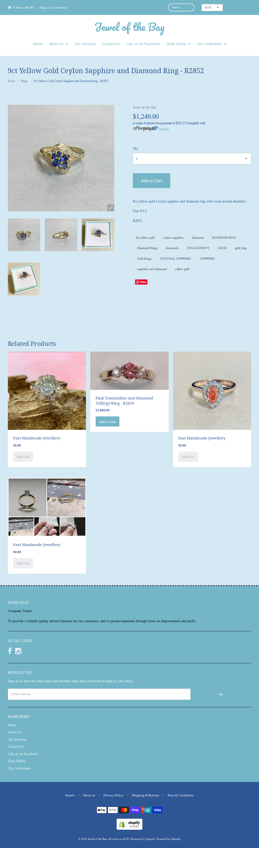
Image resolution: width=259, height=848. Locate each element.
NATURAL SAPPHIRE (175, 258)
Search (69, 795)
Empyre (150, 838)
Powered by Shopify (168, 838)
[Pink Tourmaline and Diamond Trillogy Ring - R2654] (129, 370)
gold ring (241, 248)
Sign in (44, 7)
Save (143, 282)
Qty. (136, 148)
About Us (56, 44)
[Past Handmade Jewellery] (47, 390)
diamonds (172, 248)
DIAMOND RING (224, 237)
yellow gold (182, 269)
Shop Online (176, 44)
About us (89, 795)
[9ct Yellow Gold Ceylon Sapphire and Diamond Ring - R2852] (24, 234)
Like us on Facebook (143, 44)
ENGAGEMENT (198, 248)
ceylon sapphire (173, 237)
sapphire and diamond (152, 269)
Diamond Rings (147, 248)
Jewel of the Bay (129, 26)
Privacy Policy (113, 795)
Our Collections (209, 44)
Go (221, 694)
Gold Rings (144, 258)
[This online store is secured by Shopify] (129, 824)
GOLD (222, 248)
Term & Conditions (180, 795)
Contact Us (111, 44)
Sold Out (23, 456)
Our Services (85, 44)
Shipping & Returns (145, 795)
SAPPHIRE (207, 258)
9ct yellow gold (145, 237)
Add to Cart (151, 180)
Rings (24, 81)
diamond (198, 237)
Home (37, 44)
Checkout (60, 7)
